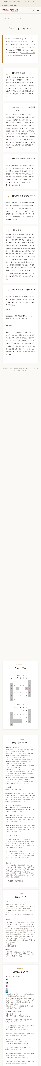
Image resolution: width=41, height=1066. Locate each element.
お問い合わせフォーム (31, 368)
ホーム (7, 18)
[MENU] (37, 10)
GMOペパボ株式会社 (15, 42)
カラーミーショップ (15, 47)
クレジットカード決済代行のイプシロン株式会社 (20, 1001)
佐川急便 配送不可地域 (15, 881)
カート (31, 10)
